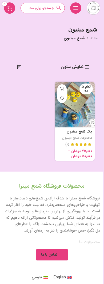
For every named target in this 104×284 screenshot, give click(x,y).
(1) (67, 144)
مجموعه (86, 138)
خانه (93, 38)
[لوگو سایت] (93, 8)
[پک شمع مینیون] (75, 104)
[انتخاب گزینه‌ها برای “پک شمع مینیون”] (62, 89)
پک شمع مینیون (79, 131)
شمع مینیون (70, 138)
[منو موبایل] (75, 8)
